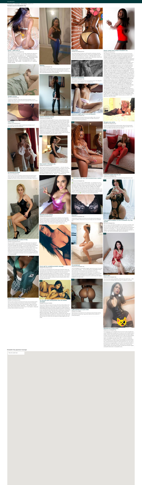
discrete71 (74, 215)
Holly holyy (11, 121)
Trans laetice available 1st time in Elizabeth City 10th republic (118, 221)
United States (17, 3)
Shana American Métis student (16, 298)
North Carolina (24, 3)
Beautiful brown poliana (46, 214)
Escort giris (107, 275)
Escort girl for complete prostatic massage (52, 266)
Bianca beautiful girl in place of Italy (18, 239)
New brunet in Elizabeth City (47, 164)
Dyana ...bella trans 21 (14, 50)
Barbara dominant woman (47, 116)
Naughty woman (12, 96)
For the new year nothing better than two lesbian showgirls (53, 301)
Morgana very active (109, 122)
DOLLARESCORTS (11, 1)
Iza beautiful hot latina (14, 172)
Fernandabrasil (76, 265)
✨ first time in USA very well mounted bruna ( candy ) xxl (87, 178)
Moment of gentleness (78, 77)
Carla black (75, 50)
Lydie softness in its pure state (80, 309)
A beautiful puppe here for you (112, 174)
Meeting (42, 65)
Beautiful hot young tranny (111, 328)
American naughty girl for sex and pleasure (83, 114)
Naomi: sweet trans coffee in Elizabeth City (116, 50)
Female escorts (10, 3)
